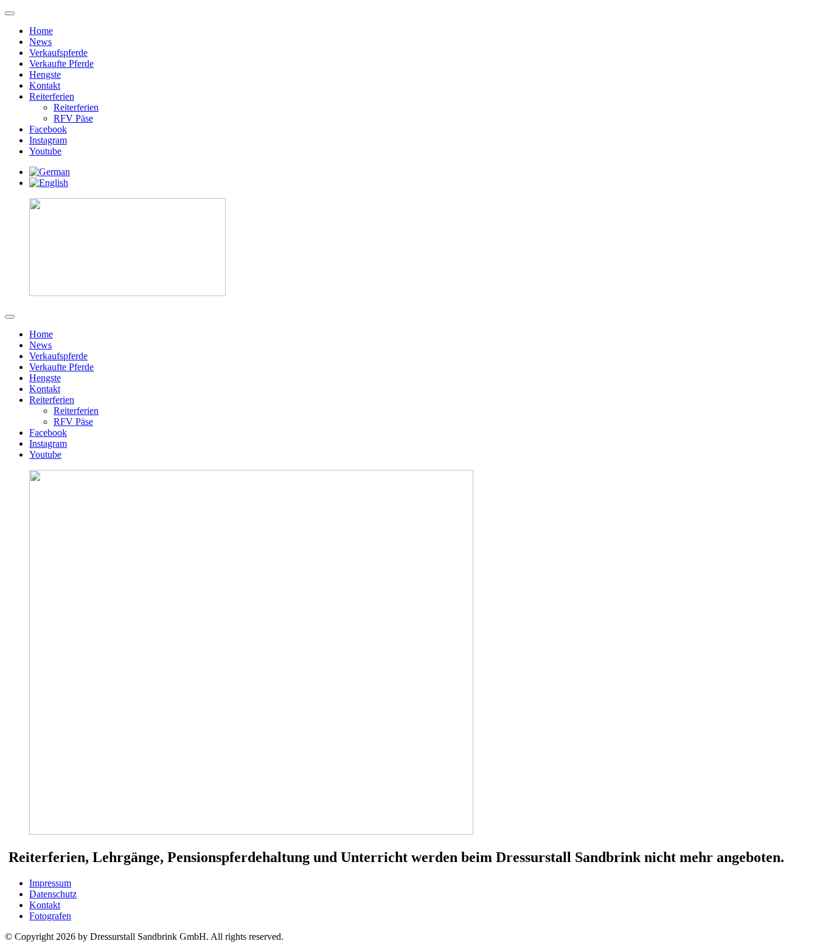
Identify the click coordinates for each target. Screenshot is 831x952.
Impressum (50, 883)
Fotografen (50, 916)
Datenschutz (53, 894)
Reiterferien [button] (51, 96)
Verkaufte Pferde (61, 63)
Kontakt (44, 85)
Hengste (45, 74)
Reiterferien (76, 107)
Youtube (45, 151)
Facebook (48, 129)
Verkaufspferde (58, 52)
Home (41, 31)
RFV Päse (73, 118)
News (40, 41)
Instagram (48, 140)
